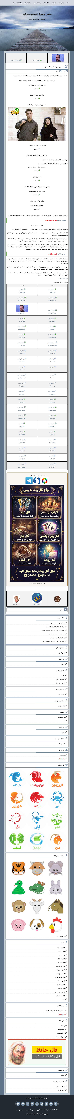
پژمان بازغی (22, 321)
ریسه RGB (63, 755)
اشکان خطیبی (22, 353)
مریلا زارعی (21, 402)
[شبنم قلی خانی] (16, 60)
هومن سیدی (22, 458)
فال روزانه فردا (62, 1090)
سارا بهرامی (52, 369)
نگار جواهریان (21, 418)
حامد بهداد (52, 377)
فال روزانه (46, 2)
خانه (67, 2)
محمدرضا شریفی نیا (52, 345)
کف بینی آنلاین (62, 694)
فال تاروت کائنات (61, 958)
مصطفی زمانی (52, 394)
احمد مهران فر (21, 313)
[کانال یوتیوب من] (23, 1104)
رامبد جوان (52, 329)
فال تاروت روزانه (61, 947)
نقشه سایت (28, 1114)
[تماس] (37, 1104)
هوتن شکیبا (52, 442)
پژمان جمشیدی (52, 353)
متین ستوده (22, 450)
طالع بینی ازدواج (62, 705)
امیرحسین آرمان (22, 377)
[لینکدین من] (18, 1104)
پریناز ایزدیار (22, 386)
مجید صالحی (52, 361)
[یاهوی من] (56, 1104)
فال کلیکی (63, 732)
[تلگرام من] (51, 1104)
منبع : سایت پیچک (63, 278)
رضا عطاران (52, 386)
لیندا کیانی (52, 434)
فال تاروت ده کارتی (61, 984)
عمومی (58, 609)
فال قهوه (63, 675)
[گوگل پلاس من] (27, 1104)
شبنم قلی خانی (21, 361)
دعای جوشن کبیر (61, 717)
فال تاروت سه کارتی (61, 966)
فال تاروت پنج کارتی (61, 973)
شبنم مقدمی (52, 292)
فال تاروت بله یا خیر (61, 995)
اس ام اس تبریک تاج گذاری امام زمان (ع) (56, 626)
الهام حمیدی (52, 450)
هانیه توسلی (52, 467)
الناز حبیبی (21, 426)
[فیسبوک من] (46, 1104)
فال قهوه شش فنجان (61, 683)
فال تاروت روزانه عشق (60, 992)
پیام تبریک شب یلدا (61, 1037)
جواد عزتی (21, 369)
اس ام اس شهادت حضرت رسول (58, 623)
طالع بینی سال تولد (61, 936)
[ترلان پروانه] (37, 60)
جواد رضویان (22, 442)
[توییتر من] (32, 1104)
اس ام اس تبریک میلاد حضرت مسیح (57, 634)
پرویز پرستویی (21, 467)
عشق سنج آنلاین (62, 743)
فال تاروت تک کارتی (61, 962)
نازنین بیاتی (22, 337)
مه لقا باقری (22, 434)
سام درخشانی (21, 410)
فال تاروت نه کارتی (61, 981)
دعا (65, 721)
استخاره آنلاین (27, 2)
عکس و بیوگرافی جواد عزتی (37, 14)
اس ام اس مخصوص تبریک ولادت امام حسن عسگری (53, 630)
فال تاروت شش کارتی (60, 977)
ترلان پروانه (52, 402)
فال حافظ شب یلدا (61, 1033)
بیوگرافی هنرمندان (61, 1086)
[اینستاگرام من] (41, 1104)
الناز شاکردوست (52, 300)
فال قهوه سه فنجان (61, 679)
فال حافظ (61, 2)
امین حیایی (21, 394)
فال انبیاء (63, 664)
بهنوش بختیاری (52, 426)
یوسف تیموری (21, 345)
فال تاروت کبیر (62, 951)
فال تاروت (53, 2)
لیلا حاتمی (52, 458)
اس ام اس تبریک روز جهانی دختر (58, 637)
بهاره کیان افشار (52, 313)
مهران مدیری (52, 418)
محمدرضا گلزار (52, 410)
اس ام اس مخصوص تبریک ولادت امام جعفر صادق (54, 641)
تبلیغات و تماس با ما (16, 2)
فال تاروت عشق (62, 988)
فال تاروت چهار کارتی (61, 970)
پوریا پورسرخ (52, 321)
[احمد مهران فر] (58, 58)
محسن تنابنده (52, 337)
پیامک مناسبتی (37, 2)
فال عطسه (63, 1075)
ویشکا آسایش (21, 329)
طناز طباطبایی (22, 292)
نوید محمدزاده (21, 300)
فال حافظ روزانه (62, 1029)
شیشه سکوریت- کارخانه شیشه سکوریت (56, 1010)
